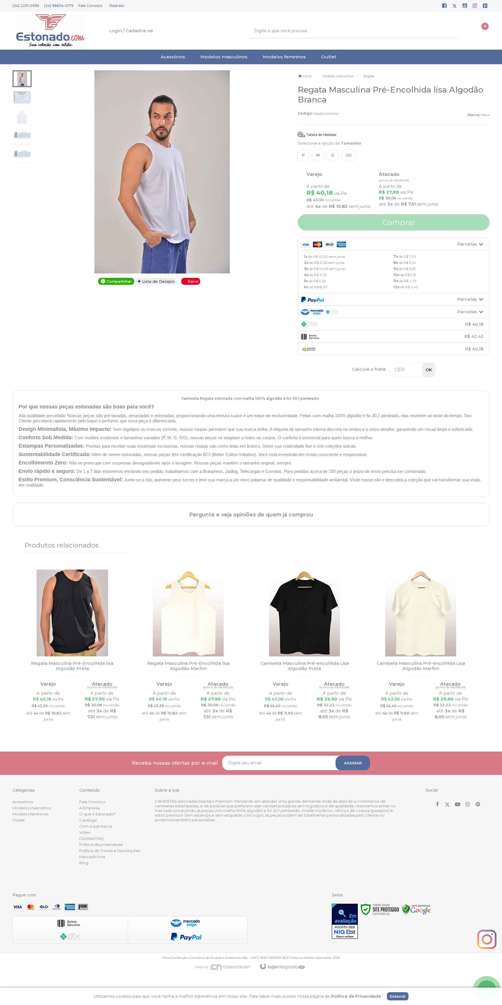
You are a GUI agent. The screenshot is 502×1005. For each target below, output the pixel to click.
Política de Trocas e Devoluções (109, 850)
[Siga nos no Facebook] (444, 6)
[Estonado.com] (50, 30)
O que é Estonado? (97, 814)
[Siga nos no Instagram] (475, 6)
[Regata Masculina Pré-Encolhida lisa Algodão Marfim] (188, 647)
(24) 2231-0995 (25, 5)
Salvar (193, 281)
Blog (83, 862)
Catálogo (88, 820)
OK (429, 369)
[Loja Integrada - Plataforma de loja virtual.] (282, 966)
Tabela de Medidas (321, 134)
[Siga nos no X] (454, 6)
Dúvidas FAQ (91, 838)
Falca (485, 115)
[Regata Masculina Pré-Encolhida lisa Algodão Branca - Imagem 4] (22, 135)
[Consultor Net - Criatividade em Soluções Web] (225, 967)
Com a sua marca (95, 826)
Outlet (18, 820)
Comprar (398, 222)
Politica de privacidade (101, 844)
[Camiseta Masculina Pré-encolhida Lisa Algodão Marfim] (420, 647)
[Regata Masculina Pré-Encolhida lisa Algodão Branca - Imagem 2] (22, 97)
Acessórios (22, 801)
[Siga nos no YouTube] (457, 804)
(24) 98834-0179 (58, 5)
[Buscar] (449, 31)
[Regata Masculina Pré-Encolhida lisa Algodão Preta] (72, 647)
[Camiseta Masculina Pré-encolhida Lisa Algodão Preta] (304, 647)
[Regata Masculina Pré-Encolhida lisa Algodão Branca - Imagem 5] (22, 154)
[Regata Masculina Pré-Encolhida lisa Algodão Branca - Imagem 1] (22, 78)
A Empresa (89, 808)
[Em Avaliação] (345, 921)
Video (85, 832)
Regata (368, 76)
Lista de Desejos (158, 281)
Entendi (398, 996)
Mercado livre (92, 856)
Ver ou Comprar (72, 686)
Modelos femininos (30, 814)
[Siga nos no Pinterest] (485, 6)
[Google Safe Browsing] (416, 909)
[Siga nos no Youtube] (464, 6)
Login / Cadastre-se (131, 30)
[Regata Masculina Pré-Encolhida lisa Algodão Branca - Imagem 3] (22, 116)
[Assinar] (353, 763)
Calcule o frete (369, 369)
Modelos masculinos (337, 76)
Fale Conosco (90, 5)
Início (307, 76)
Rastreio (117, 5)
